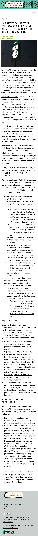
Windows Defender (12, 82)
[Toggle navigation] (34, 11)
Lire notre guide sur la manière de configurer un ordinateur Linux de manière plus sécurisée (18, 377)
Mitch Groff (5, 474)
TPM (9, 240)
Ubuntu (20, 367)
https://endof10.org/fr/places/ (19, 352)
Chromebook (20, 446)
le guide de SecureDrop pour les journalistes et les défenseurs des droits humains (20, 392)
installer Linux (28, 423)
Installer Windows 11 (9, 97)
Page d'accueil (6, 19)
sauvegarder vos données (22, 131)
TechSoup (28, 438)
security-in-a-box (14, 3)
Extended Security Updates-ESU (20, 156)
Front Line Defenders (10, 528)
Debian (7, 369)
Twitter (6, 506)
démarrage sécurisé (23, 240)
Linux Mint (28, 367)
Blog (14, 19)
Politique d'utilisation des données (16, 504)
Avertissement (9, 502)
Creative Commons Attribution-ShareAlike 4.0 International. (16, 519)
